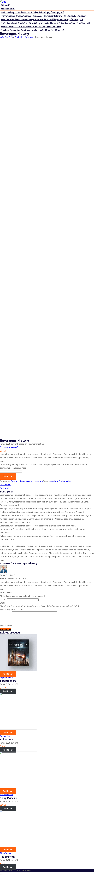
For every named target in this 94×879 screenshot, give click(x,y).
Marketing (38, 481)
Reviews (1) (5, 488)
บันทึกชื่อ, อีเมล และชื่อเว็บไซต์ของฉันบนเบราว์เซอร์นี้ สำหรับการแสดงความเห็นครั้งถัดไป (40, 606)
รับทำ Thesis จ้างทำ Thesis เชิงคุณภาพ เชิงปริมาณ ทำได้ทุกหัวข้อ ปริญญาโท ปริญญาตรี (42, 19)
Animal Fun (5, 736)
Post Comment (5, 629)
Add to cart (8, 476)
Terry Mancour (6, 794)
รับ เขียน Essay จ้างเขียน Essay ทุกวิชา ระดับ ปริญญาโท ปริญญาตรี (32, 30)
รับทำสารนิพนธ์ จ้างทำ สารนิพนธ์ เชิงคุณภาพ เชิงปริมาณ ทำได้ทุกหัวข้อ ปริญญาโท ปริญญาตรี (43, 16)
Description (5, 485)
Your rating (6, 610)
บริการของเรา (8, 8)
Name (3, 599)
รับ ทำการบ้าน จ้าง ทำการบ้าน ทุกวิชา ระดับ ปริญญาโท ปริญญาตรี (31, 26)
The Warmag (6, 853)
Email (3, 603)
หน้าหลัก (5, 5)
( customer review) (9, 447)
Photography (65, 481)
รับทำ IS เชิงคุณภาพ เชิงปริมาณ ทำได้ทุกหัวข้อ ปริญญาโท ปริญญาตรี (32, 12)
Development (26, 481)
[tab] (47, 484)
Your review (6, 626)
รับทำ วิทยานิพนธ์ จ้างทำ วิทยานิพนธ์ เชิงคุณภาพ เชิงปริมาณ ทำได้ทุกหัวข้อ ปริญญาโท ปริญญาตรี (45, 23)
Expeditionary (6, 677)
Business (15, 481)
